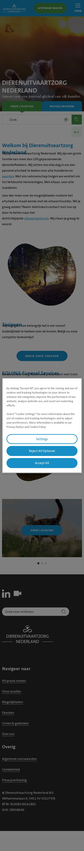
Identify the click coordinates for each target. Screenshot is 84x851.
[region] (42, 425)
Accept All (42, 463)
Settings (42, 439)
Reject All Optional (42, 451)
